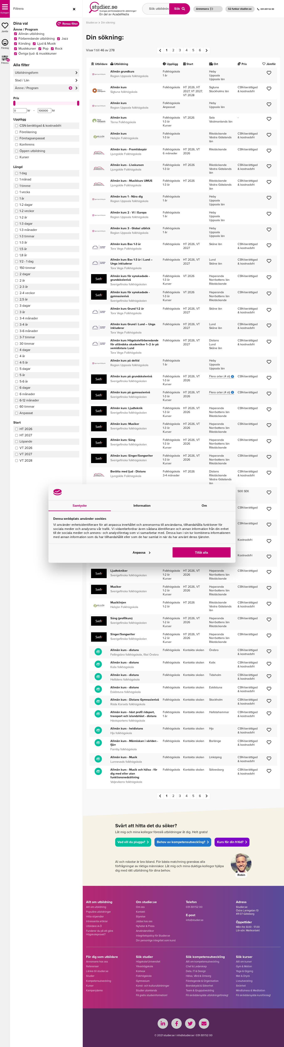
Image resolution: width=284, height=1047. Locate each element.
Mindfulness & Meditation (250, 990)
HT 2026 (26, 429)
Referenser (92, 966)
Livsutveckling (244, 981)
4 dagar (25, 349)
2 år (22, 280)
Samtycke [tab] (80, 505)
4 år (22, 356)
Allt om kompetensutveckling (202, 962)
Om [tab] (204, 505)
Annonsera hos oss (97, 962)
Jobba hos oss (144, 921)
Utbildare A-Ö (94, 926)
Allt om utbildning (96, 907)
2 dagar (25, 274)
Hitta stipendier (95, 916)
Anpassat (26, 413)
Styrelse (140, 916)
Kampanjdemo (94, 990)
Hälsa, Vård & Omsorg (198, 976)
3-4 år (24, 324)
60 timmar (27, 406)
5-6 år (24, 381)
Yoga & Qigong (244, 971)
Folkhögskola (144, 976)
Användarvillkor (145, 931)
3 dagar (25, 305)
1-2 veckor (27, 210)
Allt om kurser (244, 962)
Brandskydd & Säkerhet (199, 986)
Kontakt (140, 912)
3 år (22, 312)
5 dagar (25, 368)
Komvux (140, 971)
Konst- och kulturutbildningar (152, 986)
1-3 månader (28, 229)
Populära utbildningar (98, 912)
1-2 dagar (26, 204)
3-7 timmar (27, 337)
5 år (22, 375)
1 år (22, 198)
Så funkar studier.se (240, 9)
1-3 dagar (26, 223)
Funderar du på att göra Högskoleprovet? (99, 932)
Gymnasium (142, 981)
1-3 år (23, 242)
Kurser (90, 986)
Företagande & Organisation (202, 981)
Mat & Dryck (243, 976)
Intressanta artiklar (97, 921)
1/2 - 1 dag (26, 261)
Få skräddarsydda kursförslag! (253, 995)
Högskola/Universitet (148, 962)
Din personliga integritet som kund (155, 940)
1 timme (25, 185)
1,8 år (23, 255)
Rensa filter (70, 23)
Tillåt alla (201, 552)
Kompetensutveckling (98, 981)
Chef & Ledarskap (196, 966)
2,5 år (24, 299)
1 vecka (25, 192)
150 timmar (27, 267)
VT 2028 (26, 460)
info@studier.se (194, 920)
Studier (90, 976)
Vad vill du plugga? (131, 842)
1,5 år (23, 248)
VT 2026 (26, 447)
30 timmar (27, 343)
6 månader (27, 394)
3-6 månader (29, 331)
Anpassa (139, 552)
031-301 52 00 (267, 9)
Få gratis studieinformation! (151, 995)
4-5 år (24, 362)
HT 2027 (26, 435)
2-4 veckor (27, 293)
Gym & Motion (244, 966)
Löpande (26, 441)
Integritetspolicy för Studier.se (153, 936)
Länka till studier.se (97, 971)
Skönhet (241, 986)
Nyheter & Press (145, 926)
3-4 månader (29, 318)
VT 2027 (26, 454)
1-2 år (23, 217)
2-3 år (24, 286)
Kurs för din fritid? (230, 842)
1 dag (23, 173)
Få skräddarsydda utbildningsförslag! (207, 995)
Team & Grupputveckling (200, 990)
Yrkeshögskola (144, 966)
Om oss (140, 907)
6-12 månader (29, 400)
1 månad (25, 179)
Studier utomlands (146, 990)
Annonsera (202, 9)
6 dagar (25, 387)
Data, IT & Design (196, 971)
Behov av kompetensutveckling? (181, 842)
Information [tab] (142, 505)
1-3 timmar (27, 236)
